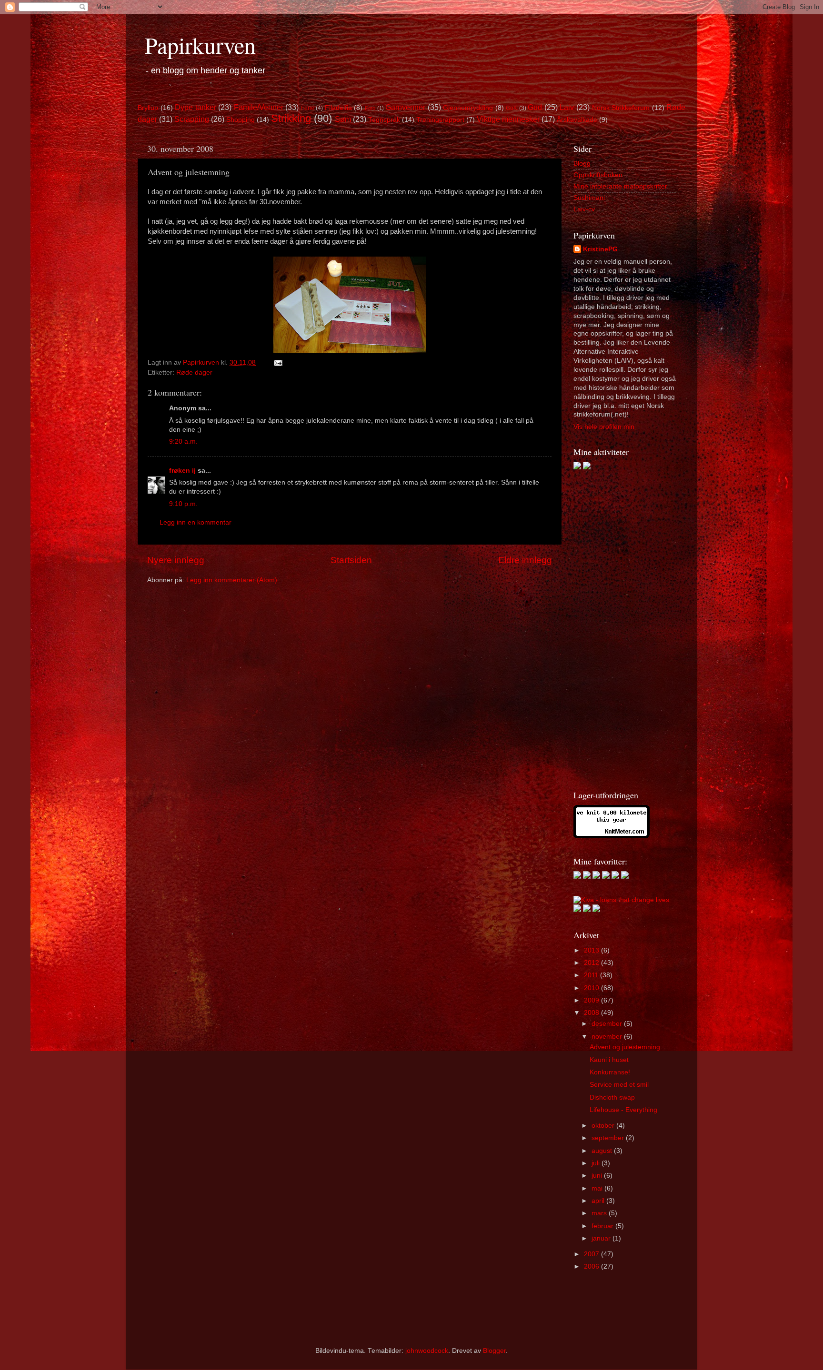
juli (597, 1163)
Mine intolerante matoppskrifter (620, 186)
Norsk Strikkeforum (621, 107)
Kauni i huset (609, 1059)
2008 (592, 1012)
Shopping (240, 119)
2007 (592, 1254)
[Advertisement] (611, 629)
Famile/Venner (258, 107)
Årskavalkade (577, 119)
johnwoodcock (426, 1350)
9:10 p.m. (183, 503)
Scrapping (191, 119)
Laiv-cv (584, 209)
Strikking (291, 118)
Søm (343, 119)
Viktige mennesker (508, 119)
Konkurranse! (610, 1072)
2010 (592, 988)
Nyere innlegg (175, 560)
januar (602, 1238)
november (608, 1036)
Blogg (582, 163)
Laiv (567, 107)
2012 (592, 962)
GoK (511, 108)
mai (598, 1188)
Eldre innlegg (525, 560)
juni (598, 1175)
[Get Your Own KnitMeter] (611, 836)
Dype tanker (195, 107)
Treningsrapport (440, 119)
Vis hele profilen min (603, 426)
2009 (592, 1000)
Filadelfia (338, 107)
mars (600, 1213)
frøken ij (182, 470)
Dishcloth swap (612, 1097)
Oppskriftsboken (597, 175)
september (609, 1138)
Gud (535, 107)
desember (608, 1023)
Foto (370, 108)
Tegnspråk (384, 119)
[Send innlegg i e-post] (277, 362)
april (599, 1200)
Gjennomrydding (468, 107)
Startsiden (351, 560)
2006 (592, 1266)
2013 (592, 950)
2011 (592, 975)
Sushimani (589, 197)
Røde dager (194, 372)
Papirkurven (200, 45)
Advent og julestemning (625, 1047)
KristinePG (600, 249)
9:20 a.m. (183, 441)
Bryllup (148, 107)
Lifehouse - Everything (623, 1109)
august (603, 1150)
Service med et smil (619, 1084)
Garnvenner (405, 107)
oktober (604, 1125)
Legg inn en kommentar (195, 522)
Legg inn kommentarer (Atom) (231, 580)
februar (603, 1226)
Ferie (307, 108)
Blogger (494, 1350)
